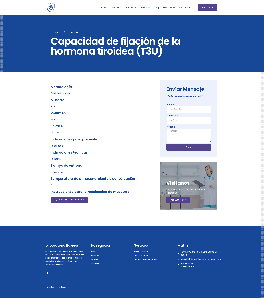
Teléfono (171, 115)
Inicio (103, 7)
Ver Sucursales (178, 200)
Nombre (170, 104)
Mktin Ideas (61, 287)
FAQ (157, 7)
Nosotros (115, 7)
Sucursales (185, 7)
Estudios (145, 7)
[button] (207, 7)
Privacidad (169, 7)
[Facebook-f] (47, 272)
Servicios (129, 7)
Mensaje (170, 127)
